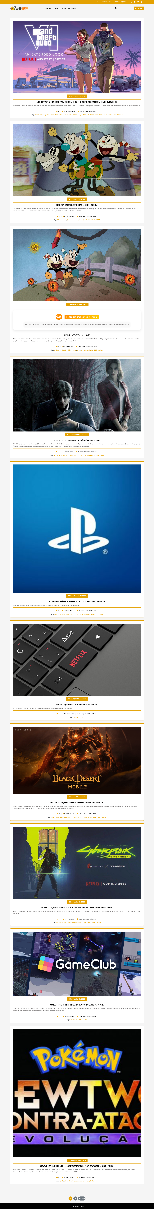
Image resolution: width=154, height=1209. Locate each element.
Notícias (56, 9)
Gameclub (73, 1020)
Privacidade (72, 9)
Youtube (100, 614)
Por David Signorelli (69, 111)
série (78, 350)
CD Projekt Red (61, 922)
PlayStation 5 (82, 115)
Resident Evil (63, 455)
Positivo (81, 717)
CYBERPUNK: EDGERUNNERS (76, 922)
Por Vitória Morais (68, 611)
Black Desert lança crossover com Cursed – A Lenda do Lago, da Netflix (77, 803)
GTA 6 (66, 115)
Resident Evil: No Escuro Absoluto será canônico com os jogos (77, 440)
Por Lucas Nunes (69, 216)
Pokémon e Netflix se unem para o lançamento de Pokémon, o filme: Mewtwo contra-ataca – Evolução (77, 1166)
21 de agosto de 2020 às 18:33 (87, 714)
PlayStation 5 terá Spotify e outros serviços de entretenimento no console (77, 602)
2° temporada (61, 220)
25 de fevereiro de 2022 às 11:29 (87, 346)
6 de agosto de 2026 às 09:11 (88, 111)
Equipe (63, 9)
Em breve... (138, 8)
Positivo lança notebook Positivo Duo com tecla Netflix (77, 705)
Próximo (82, 1198)
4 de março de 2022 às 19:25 (87, 216)
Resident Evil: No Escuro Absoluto (79, 455)
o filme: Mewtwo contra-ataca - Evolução (78, 1181)
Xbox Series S (108, 115)
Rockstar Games (93, 115)
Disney (76, 614)
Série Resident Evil (97, 455)
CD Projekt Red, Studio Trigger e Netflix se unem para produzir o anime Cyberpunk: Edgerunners (77, 908)
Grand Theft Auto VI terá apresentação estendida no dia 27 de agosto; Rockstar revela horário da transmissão (77, 102)
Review (74, 350)
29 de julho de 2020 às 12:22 (87, 814)
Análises (48, 9)
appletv (70, 614)
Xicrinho (100, 350)
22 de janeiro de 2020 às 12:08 (87, 1177)
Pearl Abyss (102, 817)
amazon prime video (61, 614)
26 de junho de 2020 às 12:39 (87, 919)
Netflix (75, 115)
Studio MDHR (95, 220)
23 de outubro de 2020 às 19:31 (87, 611)
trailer (101, 115)
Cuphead (70, 220)
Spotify (94, 614)
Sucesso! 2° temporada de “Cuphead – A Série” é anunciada (77, 205)
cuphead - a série (80, 220)
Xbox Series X (118, 115)
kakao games (88, 817)
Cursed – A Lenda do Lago (74, 817)
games (47, 115)
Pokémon (95, 1181)
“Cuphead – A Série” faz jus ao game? (77, 335)
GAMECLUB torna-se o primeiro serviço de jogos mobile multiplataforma (77, 1005)
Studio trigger (96, 922)
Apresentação (39, 115)
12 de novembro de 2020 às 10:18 (87, 452)
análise (56, 350)
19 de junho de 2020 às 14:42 (87, 1016)
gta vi (70, 115)
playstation (88, 614)
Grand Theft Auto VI (56, 115)
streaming (84, 350)
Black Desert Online (58, 817)
